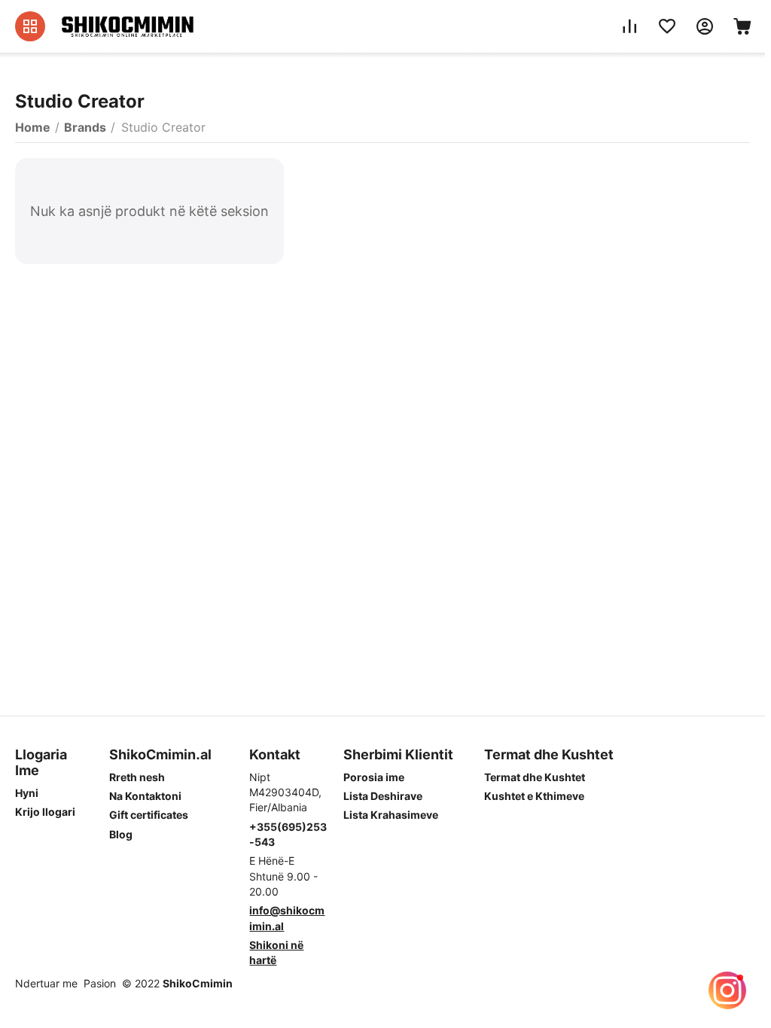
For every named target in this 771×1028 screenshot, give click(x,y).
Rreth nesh (137, 777)
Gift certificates (148, 814)
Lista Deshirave (382, 795)
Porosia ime (373, 777)
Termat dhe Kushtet (534, 777)
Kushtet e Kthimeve (534, 795)
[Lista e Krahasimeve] (629, 26)
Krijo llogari (45, 811)
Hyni (26, 792)
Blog (121, 834)
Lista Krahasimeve (390, 814)
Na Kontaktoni (145, 795)
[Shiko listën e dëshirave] (667, 26)
